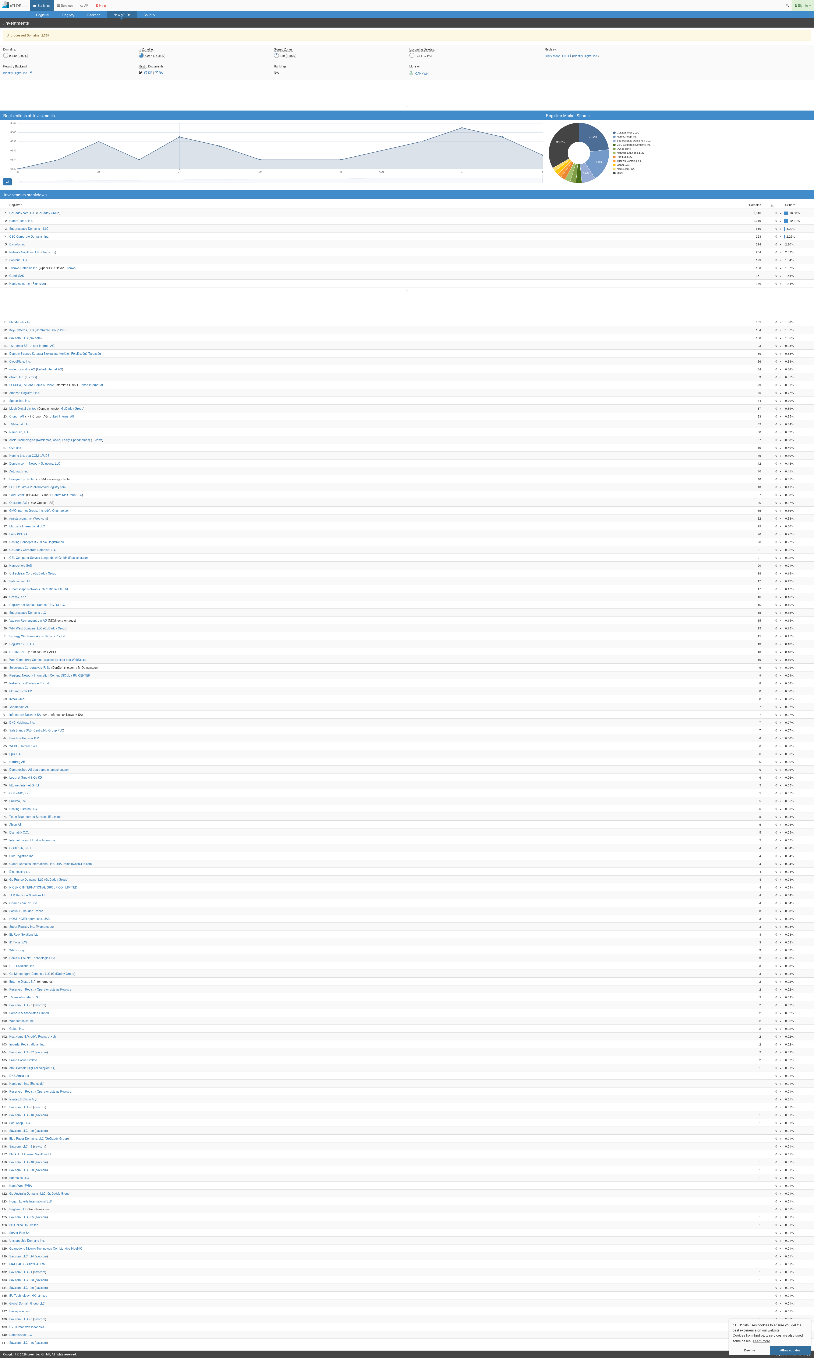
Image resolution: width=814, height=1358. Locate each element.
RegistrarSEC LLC (21, 644)
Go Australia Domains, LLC (27, 1193)
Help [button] (102, 5)
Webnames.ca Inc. (21, 1021)
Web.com (48, 252)
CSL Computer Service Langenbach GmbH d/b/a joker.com (49, 557)
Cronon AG (16, 416)
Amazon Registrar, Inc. (24, 393)
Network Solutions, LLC (24, 252)
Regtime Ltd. (17, 1209)
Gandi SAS (16, 275)
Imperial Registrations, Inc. (27, 1044)
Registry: (551, 49)
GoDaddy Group (48, 213)
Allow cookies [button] (790, 1350)
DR (149, 72)
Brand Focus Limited (23, 1060)
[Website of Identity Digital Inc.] (30, 73)
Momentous (45, 926)
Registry (68, 14)
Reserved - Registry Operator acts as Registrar (40, 989)
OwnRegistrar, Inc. (21, 856)
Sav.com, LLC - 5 (20, 1005)
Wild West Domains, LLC (25, 628)
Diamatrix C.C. (19, 832)
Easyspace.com (20, 1311)
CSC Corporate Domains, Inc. (29, 236)
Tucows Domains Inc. (23, 268)
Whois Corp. (17, 950)
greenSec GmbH (39, 1354)
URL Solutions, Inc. (22, 966)
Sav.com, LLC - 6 (20, 1107)
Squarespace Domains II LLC (29, 228)
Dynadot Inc (17, 244)
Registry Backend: (15, 66)
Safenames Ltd (19, 581)
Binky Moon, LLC (556, 56)
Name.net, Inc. (19, 1083)
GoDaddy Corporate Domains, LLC (32, 550)
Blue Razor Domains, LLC (26, 1138)
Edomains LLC (19, 1178)
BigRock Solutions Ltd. (24, 934)
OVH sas (15, 448)
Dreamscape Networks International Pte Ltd (38, 589)
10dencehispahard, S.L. (25, 997)
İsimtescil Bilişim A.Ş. (23, 1099)
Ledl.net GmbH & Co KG (25, 777)
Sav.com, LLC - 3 (20, 1319)
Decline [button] (749, 1350)
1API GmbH (17, 495)
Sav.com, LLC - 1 (20, 1272)
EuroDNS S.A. (18, 534)
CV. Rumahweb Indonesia (26, 1327)
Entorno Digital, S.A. (22, 981)
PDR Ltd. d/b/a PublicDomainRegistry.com (37, 487)
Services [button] (67, 5)
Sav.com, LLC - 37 (21, 1052)
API (86, 5)
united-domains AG (22, 369)
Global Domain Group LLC (27, 1303)
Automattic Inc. (19, 471)
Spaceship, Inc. (19, 400)
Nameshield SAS (20, 565)
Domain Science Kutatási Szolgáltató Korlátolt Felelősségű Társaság (55, 353)
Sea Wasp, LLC (19, 1123)
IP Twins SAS (18, 942)
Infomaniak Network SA (25, 714)
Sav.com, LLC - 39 (21, 1130)
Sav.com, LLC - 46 (21, 1342)
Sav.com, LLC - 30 (21, 1287)
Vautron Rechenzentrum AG (28, 620)
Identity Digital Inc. (585, 56)
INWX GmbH (17, 699)
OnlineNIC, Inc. (19, 793)
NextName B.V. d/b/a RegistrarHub (32, 1036)
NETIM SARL (18, 652)
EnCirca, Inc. (17, 801)
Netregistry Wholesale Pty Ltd (29, 683)
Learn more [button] (761, 1341)
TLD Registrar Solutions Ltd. (28, 895)
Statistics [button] (43, 5)
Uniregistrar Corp (20, 573)
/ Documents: (151, 66)
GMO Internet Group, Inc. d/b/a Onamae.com (39, 510)
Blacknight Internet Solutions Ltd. (31, 1154)
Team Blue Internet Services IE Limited (35, 816)
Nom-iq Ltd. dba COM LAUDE (29, 455)
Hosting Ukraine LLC (23, 809)
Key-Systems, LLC (21, 330)
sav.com (35, 338)
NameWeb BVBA (20, 1185)
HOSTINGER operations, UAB (29, 919)
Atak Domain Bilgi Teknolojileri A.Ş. (32, 1068)
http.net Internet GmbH (24, 785)
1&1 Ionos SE (18, 345)
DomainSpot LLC (20, 1335)
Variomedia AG (19, 707)
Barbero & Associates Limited (29, 1013)
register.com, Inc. (20, 518)
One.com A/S (18, 502)
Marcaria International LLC (27, 526)
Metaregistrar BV (20, 691)
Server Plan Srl (19, 1232)
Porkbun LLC (18, 260)
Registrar (42, 14)
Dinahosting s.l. (19, 871)
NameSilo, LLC (19, 432)
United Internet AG (41, 345)
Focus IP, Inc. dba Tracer (26, 911)
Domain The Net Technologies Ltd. (32, 958)
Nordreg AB (17, 762)
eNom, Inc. (16, 377)
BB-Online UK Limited (23, 1225)
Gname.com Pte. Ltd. (23, 903)
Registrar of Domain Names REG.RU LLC (37, 605)
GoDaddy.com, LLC (22, 213)
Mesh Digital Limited (22, 408)
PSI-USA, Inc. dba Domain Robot (31, 385)
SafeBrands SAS (20, 730)
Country (149, 14)
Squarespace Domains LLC (27, 612)
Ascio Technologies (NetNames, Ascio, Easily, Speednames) (49, 440)
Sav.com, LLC (18, 338)
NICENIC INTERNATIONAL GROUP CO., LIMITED (43, 887)
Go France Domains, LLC (26, 879)
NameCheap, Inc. (21, 221)
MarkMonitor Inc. (20, 322)
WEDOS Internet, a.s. (23, 746)
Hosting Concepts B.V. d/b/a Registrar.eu (36, 542)
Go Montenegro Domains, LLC (29, 973)
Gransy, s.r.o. (18, 597)
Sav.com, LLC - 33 (21, 1280)
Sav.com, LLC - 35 (21, 1217)
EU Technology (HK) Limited (28, 1295)
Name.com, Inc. (20, 283)
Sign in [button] (803, 5)
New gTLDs (122, 14)
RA (160, 72)
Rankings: (280, 66)
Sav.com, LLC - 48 (21, 1162)
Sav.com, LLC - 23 (21, 1170)
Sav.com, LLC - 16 (21, 1115)
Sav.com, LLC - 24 (21, 1256)
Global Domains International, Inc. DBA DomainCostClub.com (50, 864)
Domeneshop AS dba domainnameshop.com (39, 769)
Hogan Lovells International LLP (30, 1201)
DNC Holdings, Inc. (22, 722)
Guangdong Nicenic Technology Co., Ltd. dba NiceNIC (45, 1248)
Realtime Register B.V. (24, 738)
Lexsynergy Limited (22, 479)
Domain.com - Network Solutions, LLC (34, 463)
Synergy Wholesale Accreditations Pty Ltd (37, 636)
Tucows (70, 268)
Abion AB (15, 824)
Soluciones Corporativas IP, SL (29, 667)
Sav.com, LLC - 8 (20, 1146)
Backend (93, 14)
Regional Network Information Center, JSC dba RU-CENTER (49, 675)
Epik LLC (15, 754)
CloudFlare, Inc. (20, 361)
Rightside (38, 283)
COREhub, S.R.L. (21, 848)
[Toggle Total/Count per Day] (7, 181)
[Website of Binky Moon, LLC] (569, 56)
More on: (415, 66)
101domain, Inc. (20, 424)
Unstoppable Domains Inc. (27, 1240)
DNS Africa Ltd (19, 1076)
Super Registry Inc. (22, 926)
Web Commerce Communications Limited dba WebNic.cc (47, 659)
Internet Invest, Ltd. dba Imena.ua (32, 840)
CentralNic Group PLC (51, 330)
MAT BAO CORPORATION (27, 1264)
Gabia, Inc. (16, 1028)
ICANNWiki (421, 73)
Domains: (9, 49)
